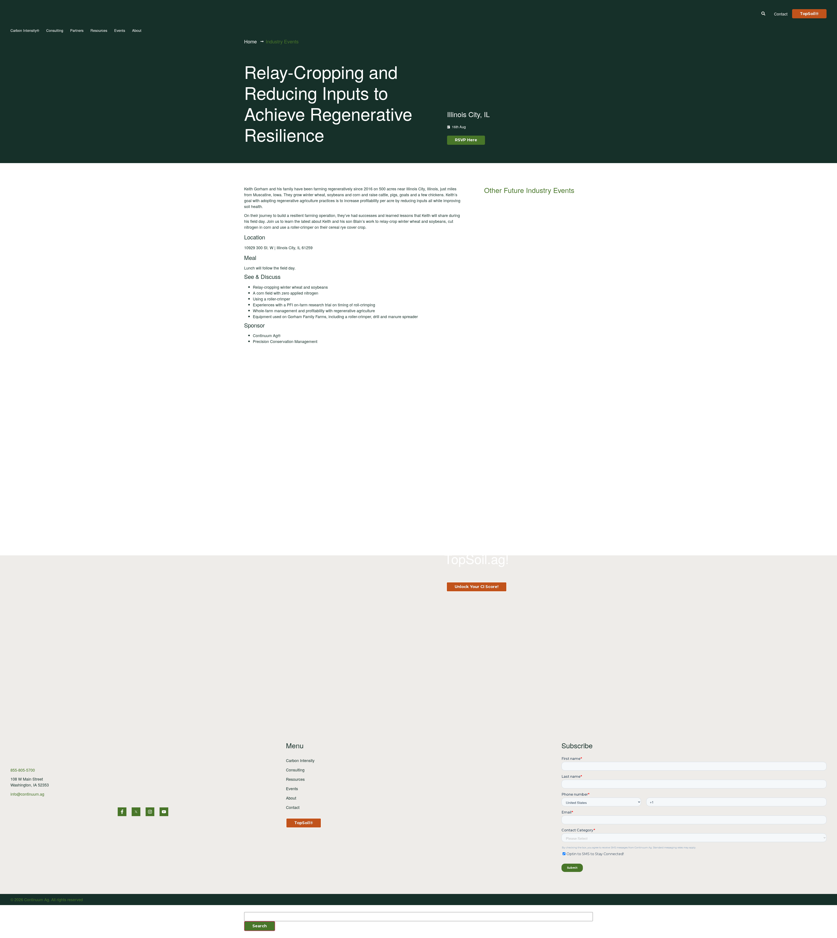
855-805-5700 (22, 770)
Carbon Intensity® (24, 30)
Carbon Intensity (300, 760)
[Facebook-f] (122, 811)
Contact (292, 807)
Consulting (54, 30)
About (136, 30)
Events (119, 30)
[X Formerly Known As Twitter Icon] (136, 811)
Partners (76, 30)
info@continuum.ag (27, 794)
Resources (98, 30)
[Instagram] (150, 811)
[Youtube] (164, 811)
